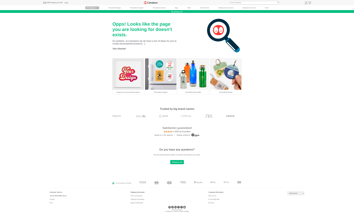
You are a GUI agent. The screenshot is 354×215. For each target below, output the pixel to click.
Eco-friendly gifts (213, 199)
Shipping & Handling (137, 199)
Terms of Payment (136, 196)
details (66, 2)
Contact (52, 199)
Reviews (211, 203)
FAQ (51, 203)
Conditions (168, 211)
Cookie (175, 211)
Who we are (212, 196)
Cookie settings (184, 211)
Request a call (177, 162)
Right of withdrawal (137, 203)
